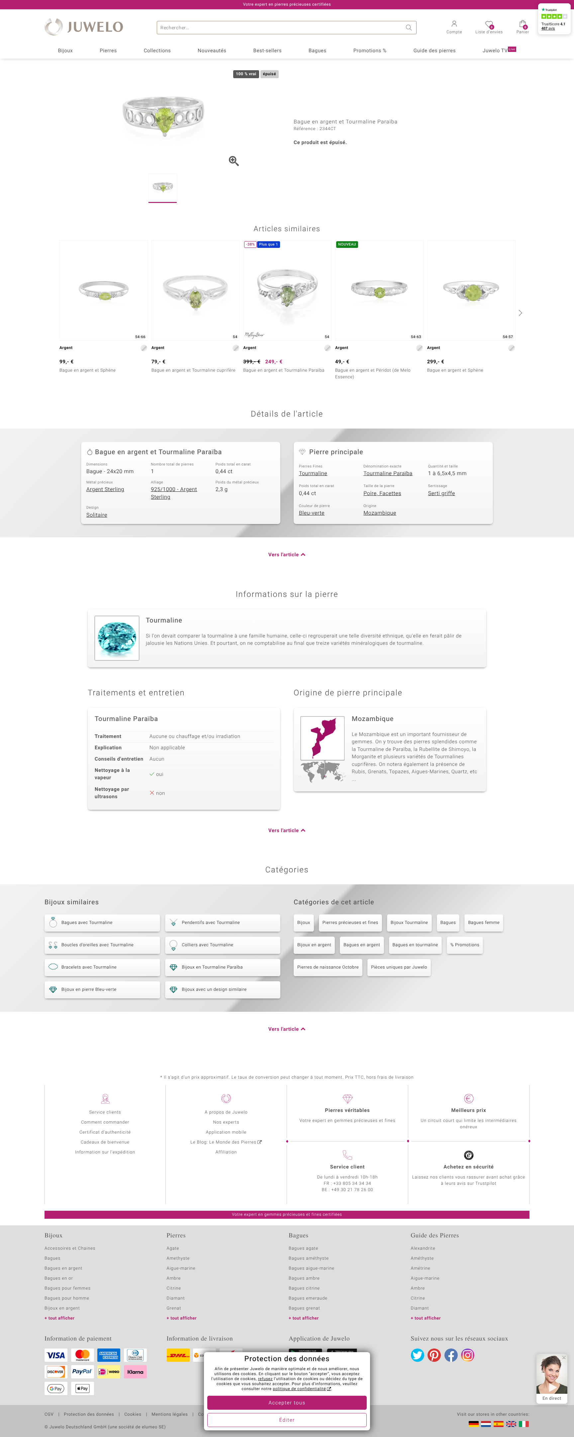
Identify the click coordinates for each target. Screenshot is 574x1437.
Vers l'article (283, 555)
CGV (49, 1415)
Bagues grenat (304, 1308)
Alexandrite (423, 1248)
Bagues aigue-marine (312, 1268)
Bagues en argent (361, 945)
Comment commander (105, 1122)
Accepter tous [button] (286, 1403)
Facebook (451, 1355)
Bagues (318, 51)
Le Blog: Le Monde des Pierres (223, 1142)
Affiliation (226, 1152)
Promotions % (370, 51)
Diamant (176, 1298)
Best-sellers (267, 51)
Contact (206, 1415)
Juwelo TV (499, 51)
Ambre (174, 1278)
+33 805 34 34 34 (352, 1183)
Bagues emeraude (308, 1298)
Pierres (108, 51)
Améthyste (422, 1258)
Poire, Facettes (382, 493)
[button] (454, 28)
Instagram (467, 1355)
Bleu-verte (312, 513)
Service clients (105, 1112)
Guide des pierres (435, 51)
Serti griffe (441, 493)
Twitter (417, 1355)
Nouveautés (212, 51)
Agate (173, 1248)
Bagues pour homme (67, 1298)
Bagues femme (484, 923)
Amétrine (420, 1268)
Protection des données (89, 1415)
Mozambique (379, 513)
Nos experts (226, 1122)
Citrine (174, 1288)
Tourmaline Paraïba (388, 473)
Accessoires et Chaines (70, 1248)
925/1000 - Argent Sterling (174, 493)
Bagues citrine (304, 1288)
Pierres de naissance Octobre (328, 967)
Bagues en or (59, 1278)
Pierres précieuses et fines (350, 923)
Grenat (174, 1308)
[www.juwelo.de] (474, 1424)
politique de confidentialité (299, 1389)
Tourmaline (313, 473)
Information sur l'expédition (105, 1152)
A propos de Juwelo (226, 1112)
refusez (265, 1379)
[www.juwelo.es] (499, 1424)
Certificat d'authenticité (105, 1132)
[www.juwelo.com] (511, 1424)
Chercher (410, 27)
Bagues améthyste (309, 1258)
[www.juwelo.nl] (486, 1424)
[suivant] (519, 312)
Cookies (132, 1415)
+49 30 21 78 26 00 (352, 1190)
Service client (347, 1167)
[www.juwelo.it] (524, 1424)
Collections (157, 51)
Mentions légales (169, 1415)
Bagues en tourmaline (415, 945)
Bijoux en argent (314, 945)
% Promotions (464, 945)
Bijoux (65, 51)
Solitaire (96, 515)
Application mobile (226, 1132)
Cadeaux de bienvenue (105, 1142)
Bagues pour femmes (68, 1288)
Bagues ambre (304, 1278)
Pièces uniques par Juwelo (399, 967)
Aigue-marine (181, 1268)
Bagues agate (303, 1248)
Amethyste (178, 1258)
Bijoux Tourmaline (409, 923)
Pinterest (434, 1355)
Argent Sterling (105, 489)
